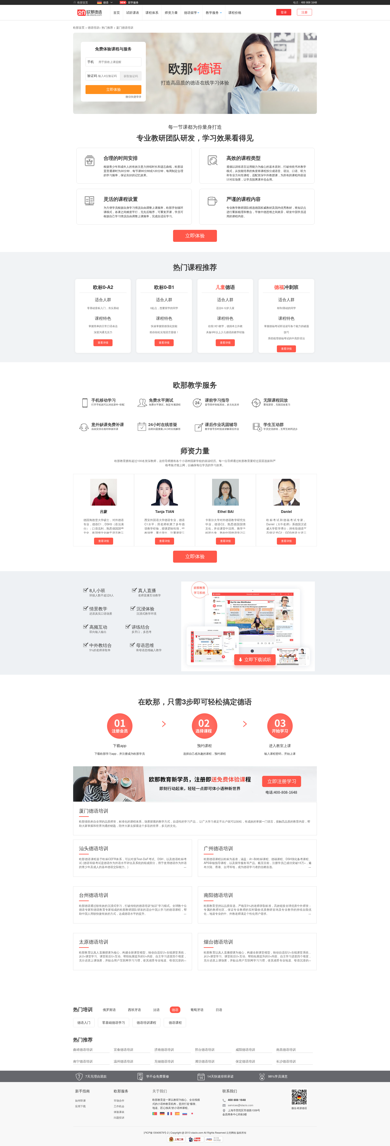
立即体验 (195, 235)
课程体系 (151, 12)
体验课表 (119, 1112)
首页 (116, 12)
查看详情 (103, 342)
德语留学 (190, 12)
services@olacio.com (240, 1105)
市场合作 (119, 1100)
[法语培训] (169, 1113)
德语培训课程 (146, 1022)
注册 (304, 12)
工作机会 (119, 1106)
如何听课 (80, 1100)
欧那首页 (82, 2)
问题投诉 (119, 1117)
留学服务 (133, 2)
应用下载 (80, 1106)
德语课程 (175, 1022)
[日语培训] (192, 1113)
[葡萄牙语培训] (154, 1113)
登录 (284, 12)
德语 (105, 2)
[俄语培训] (184, 1113)
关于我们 (159, 1090)
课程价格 (234, 12)
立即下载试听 (257, 659)
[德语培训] (89, 19)
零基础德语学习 (113, 1022)
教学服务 (213, 12)
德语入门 (83, 1022)
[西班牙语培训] (177, 1113)
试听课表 (132, 12)
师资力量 (171, 12)
